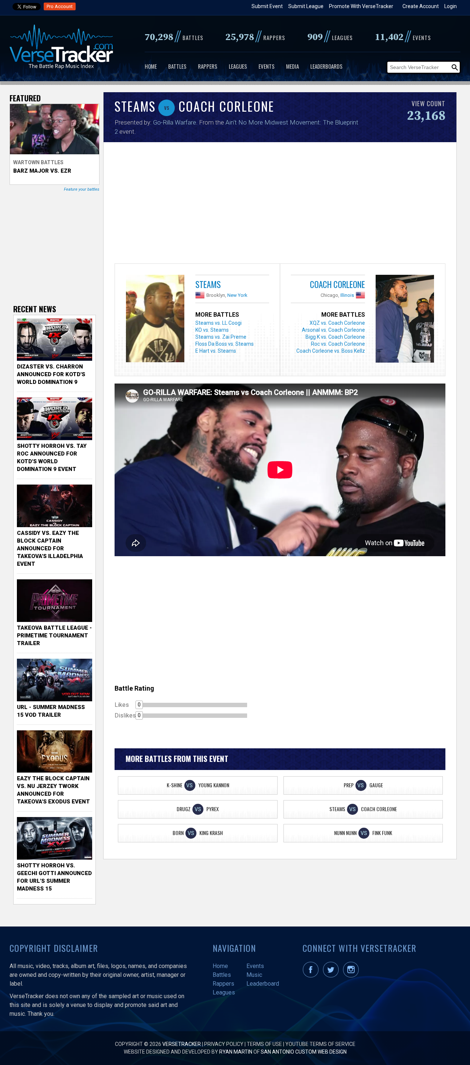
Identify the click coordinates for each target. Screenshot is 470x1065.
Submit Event (267, 6)
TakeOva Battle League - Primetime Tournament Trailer (54, 636)
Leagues (238, 66)
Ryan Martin (235, 1052)
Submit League (305, 6)
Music (254, 974)
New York (237, 295)
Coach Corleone (337, 284)
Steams (208, 284)
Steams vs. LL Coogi (218, 323)
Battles (177, 66)
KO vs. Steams (212, 330)
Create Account (420, 6)
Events (266, 66)
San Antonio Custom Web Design (304, 1052)
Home (151, 66)
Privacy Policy (223, 1044)
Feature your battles (82, 189)
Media (292, 66)
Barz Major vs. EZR (42, 171)
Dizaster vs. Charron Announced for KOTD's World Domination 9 (51, 374)
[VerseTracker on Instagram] (352, 976)
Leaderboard (262, 983)
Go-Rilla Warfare (174, 122)
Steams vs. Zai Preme (220, 337)
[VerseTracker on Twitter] (332, 976)
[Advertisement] (280, 204)
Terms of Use (264, 1044)
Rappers (207, 66)
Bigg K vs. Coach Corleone (335, 337)
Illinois (347, 295)
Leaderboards (326, 66)
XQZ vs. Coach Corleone (337, 323)
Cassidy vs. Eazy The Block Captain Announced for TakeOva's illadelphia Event (50, 548)
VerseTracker (181, 1044)
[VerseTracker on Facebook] (312, 976)
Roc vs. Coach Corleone (338, 344)
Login (450, 6)
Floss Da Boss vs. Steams (224, 344)
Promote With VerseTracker (361, 6)
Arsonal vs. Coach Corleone (333, 330)
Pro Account (60, 6)
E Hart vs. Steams (215, 351)
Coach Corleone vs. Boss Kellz (330, 351)
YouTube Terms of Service (320, 1044)
